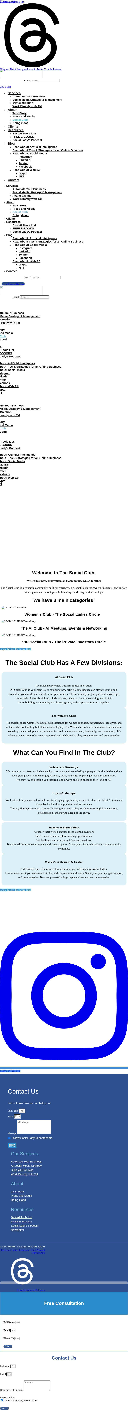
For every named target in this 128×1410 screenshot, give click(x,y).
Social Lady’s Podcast (27, 140)
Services (14, 93)
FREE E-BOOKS (23, 136)
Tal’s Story (19, 113)
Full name (5, 1366)
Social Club (20, 119)
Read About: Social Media (29, 153)
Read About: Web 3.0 (26, 169)
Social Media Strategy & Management (37, 99)
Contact (13, 180)
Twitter (23, 163)
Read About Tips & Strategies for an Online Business (47, 150)
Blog (11, 143)
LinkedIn (24, 160)
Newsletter (17, 1230)
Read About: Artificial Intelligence (34, 147)
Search (27, 80)
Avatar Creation (22, 103)
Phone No (9, 1338)
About (12, 110)
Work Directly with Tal (27, 106)
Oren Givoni (65, 1246)
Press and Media (23, 116)
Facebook (25, 166)
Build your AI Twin (22, 1170)
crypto (23, 173)
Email (11, 1116)
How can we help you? (12, 1390)
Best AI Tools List (24, 133)
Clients (13, 126)
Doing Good (20, 123)
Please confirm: (7, 1397)
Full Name (13, 1110)
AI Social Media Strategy (26, 1165)
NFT (21, 176)
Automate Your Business (29, 96)
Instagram (25, 156)
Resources (16, 130)
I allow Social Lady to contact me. (32, 1138)
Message (12, 1133)
